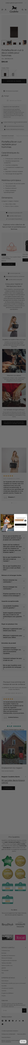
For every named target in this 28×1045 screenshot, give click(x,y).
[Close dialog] (26, 514)
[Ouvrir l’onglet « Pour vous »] (25, 521)
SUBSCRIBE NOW (20, 524)
